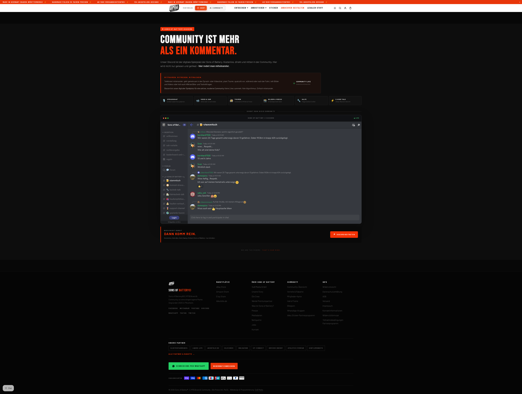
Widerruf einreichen (224, 366)
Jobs (254, 325)
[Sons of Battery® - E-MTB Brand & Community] (174, 8)
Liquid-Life (198, 348)
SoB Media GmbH (259, 287)
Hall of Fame (292, 301)
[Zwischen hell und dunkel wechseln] (334, 8)
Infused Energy (276, 348)
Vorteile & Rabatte (295, 291)
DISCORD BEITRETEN (344, 234)
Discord (205, 308)
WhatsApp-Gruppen (296, 310)
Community (218, 8)
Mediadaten (257, 315)
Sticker (273, 8)
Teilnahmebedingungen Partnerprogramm (333, 322)
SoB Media (259, 390)
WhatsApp (173, 313)
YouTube (195, 308)
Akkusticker (258, 8)
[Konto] (345, 8)
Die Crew (256, 296)
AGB (324, 296)
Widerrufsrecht (329, 287)
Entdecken (240, 8)
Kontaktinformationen (332, 310)
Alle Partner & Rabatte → (182, 354)
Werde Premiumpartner (262, 301)
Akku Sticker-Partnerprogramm (301, 315)
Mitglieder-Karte (294, 296)
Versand (326, 301)
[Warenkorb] (350, 8)
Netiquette (256, 320)
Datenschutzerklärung (332, 291)
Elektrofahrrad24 (179, 348)
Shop (202, 8)
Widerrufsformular (331, 315)
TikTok (183, 313)
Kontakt (255, 329)
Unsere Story (257, 291)
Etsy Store (221, 296)
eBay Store (221, 287)
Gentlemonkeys (316, 348)
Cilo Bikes (229, 348)
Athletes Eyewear (296, 348)
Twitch (191, 313)
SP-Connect (258, 348)
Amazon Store (222, 291)
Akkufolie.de (221, 301)
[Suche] (340, 8)
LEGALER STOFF (315, 8)
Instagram (184, 308)
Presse (255, 310)
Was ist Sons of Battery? (263, 306)
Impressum (328, 306)
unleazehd (243, 348)
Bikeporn (291, 306)
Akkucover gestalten (292, 8)
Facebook (173, 308)
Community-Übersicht (297, 287)
